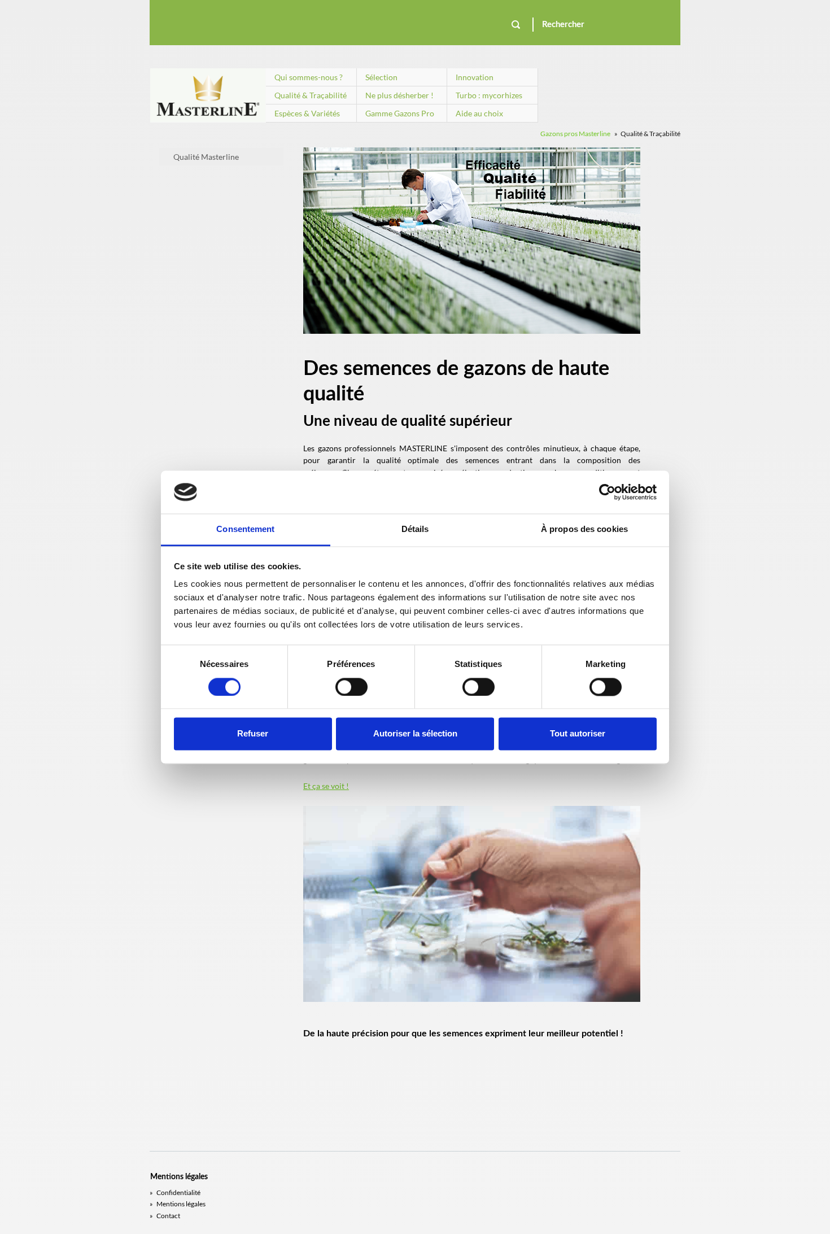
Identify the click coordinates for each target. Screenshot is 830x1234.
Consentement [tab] (245, 529)
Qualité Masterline (206, 157)
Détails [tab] (415, 529)
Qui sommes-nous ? (308, 77)
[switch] (351, 687)
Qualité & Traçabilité (310, 95)
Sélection (381, 77)
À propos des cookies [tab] (584, 529)
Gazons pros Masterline (575, 133)
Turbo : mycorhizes (489, 95)
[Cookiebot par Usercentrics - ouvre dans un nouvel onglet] (607, 491)
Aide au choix (479, 113)
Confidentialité (175, 1192)
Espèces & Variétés (307, 113)
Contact (165, 1215)
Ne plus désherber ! (399, 95)
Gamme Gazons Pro (399, 113)
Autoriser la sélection (415, 734)
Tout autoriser (577, 734)
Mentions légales (178, 1204)
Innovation (474, 77)
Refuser (252, 734)
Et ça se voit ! (326, 786)
